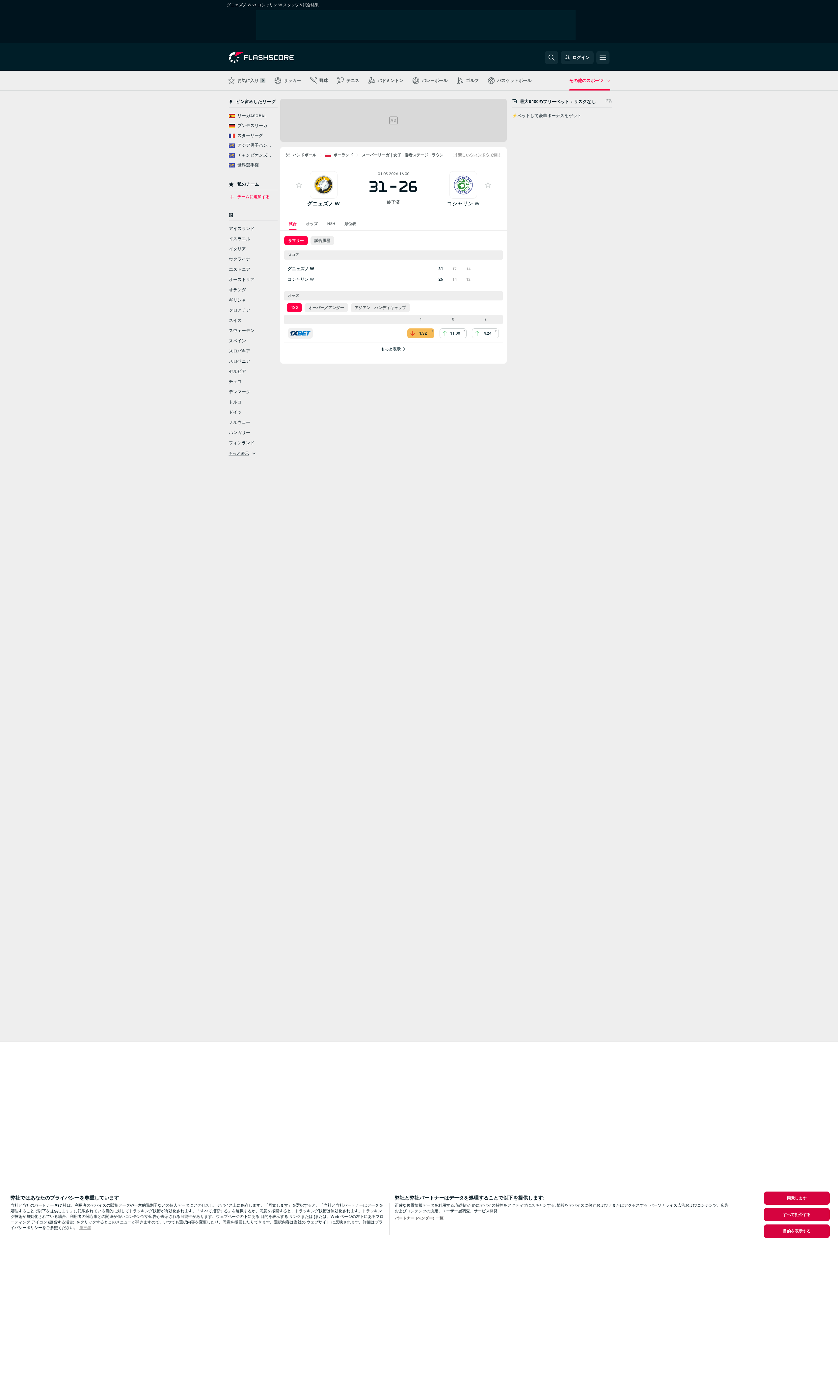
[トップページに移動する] (274, 57)
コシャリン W (463, 203)
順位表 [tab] (350, 223)
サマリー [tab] (296, 240)
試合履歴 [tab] (322, 240)
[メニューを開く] (602, 57)
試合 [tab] (293, 223)
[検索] (551, 57)
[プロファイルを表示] (324, 185)
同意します (797, 1198)
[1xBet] (300, 333)
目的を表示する (797, 1231)
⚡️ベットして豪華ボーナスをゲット (546, 115)
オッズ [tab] (312, 223)
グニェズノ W (323, 203)
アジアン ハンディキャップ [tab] (380, 307)
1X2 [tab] (294, 307)
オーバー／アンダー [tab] (326, 307)
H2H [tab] (331, 223)
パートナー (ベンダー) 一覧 (419, 1218)
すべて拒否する (797, 1214)
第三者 (85, 1227)
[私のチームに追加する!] (299, 185)
